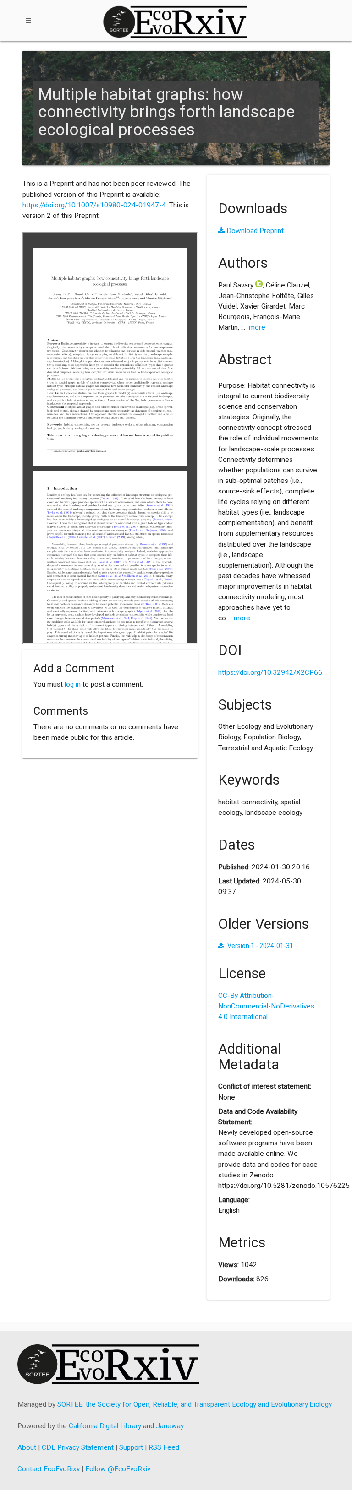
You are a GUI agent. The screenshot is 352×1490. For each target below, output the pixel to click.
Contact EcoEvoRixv (48, 1469)
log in (73, 684)
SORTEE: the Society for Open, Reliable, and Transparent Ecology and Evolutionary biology (194, 1404)
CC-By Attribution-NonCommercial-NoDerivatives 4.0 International (266, 1006)
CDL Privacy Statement (78, 1447)
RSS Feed (163, 1447)
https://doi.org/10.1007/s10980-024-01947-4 (94, 205)
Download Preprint (254, 231)
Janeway (170, 1426)
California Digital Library (105, 1426)
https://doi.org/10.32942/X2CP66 (270, 672)
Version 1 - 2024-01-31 (260, 945)
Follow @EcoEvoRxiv (117, 1469)
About (26, 1447)
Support (131, 1447)
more (257, 327)
